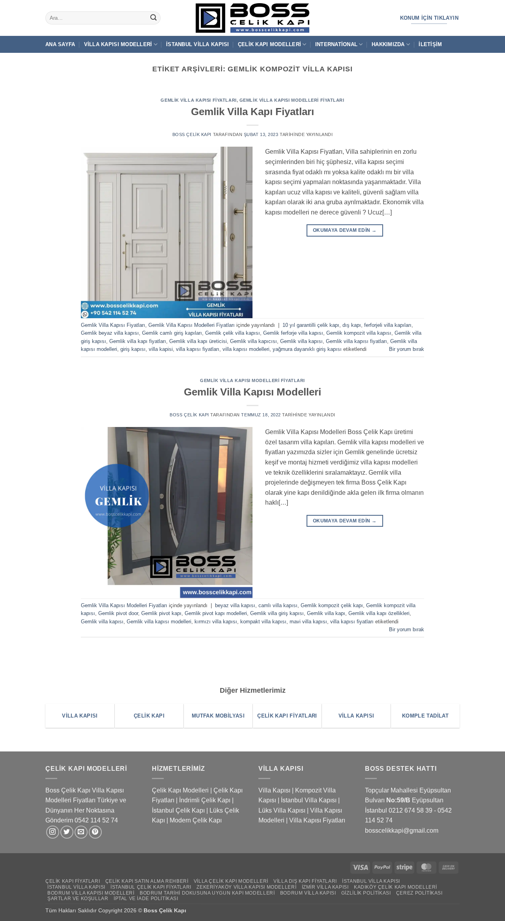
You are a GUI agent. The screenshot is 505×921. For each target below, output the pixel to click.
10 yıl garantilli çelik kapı (310, 325)
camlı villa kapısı (277, 605)
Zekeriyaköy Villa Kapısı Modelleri (246, 887)
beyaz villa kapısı (235, 605)
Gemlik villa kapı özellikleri (379, 613)
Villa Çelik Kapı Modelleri (231, 881)
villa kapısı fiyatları (197, 349)
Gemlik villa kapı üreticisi (198, 341)
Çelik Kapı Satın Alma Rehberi (147, 881)
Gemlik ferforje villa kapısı (293, 333)
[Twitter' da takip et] (66, 832)
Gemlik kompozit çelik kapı (332, 605)
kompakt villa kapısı (263, 622)
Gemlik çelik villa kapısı (232, 333)
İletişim (430, 44)
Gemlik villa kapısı (301, 341)
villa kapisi (161, 349)
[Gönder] (153, 18)
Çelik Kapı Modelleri (269, 44)
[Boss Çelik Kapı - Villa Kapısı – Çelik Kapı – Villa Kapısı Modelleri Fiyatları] (252, 18)
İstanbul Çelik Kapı (178, 810)
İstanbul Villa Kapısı (197, 44)
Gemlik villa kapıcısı (253, 341)
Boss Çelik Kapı (191, 134)
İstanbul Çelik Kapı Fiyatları (150, 887)
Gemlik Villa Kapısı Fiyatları (198, 100)
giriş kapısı (133, 349)
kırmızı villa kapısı (216, 622)
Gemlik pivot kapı (161, 613)
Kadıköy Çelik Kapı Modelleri (395, 887)
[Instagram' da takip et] (52, 832)
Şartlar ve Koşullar (77, 898)
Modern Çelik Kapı (196, 820)
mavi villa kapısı (308, 622)
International (336, 44)
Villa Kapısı (274, 790)
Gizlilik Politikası (366, 893)
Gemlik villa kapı (326, 613)
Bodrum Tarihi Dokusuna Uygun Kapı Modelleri (207, 893)
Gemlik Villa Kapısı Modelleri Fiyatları (291, 100)
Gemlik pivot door (118, 613)
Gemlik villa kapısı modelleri (159, 622)
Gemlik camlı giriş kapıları (172, 333)
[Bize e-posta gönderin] (81, 832)
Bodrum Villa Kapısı (308, 893)
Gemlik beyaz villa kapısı (110, 333)
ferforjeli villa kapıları (387, 325)
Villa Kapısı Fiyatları (317, 820)
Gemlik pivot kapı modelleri (216, 613)
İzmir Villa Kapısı (325, 887)
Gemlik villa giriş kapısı (277, 613)
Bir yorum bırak (406, 349)
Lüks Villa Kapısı (281, 810)
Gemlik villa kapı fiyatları (137, 341)
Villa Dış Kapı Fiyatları (305, 881)
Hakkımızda (388, 44)
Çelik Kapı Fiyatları (72, 881)
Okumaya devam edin (344, 230)
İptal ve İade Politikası (146, 898)
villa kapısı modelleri (246, 349)
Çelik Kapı (173, 910)
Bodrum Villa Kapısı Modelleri (91, 893)
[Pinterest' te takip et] (95, 832)
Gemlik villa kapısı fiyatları (356, 341)
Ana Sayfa (60, 44)
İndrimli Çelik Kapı (204, 800)
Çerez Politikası (419, 893)
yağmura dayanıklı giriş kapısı (307, 349)
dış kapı (351, 325)
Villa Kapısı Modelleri (118, 44)
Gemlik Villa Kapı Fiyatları (252, 111)
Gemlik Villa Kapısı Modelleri (252, 391)
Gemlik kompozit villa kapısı (358, 333)
